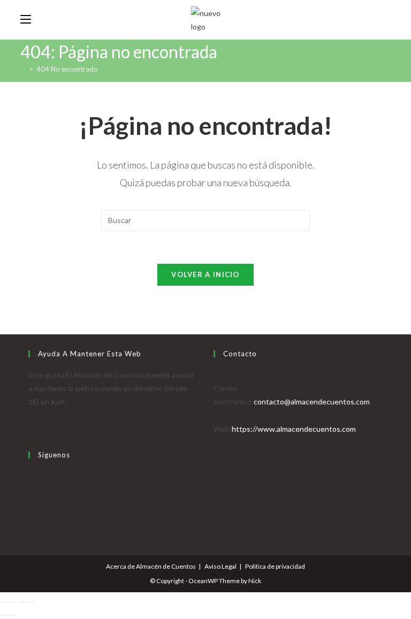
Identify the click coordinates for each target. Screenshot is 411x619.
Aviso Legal (220, 566)
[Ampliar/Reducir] (3, 602)
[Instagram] (31, 502)
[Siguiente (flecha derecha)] (13, 615)
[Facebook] (31, 489)
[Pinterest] (31, 516)
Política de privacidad (275, 566)
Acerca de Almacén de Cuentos (151, 566)
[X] (31, 475)
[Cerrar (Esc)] (31, 602)
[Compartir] (22, 602)
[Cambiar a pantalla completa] (13, 602)
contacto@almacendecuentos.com (312, 401)
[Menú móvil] (25, 20)
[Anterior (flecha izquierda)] (3, 615)
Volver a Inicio (205, 274)
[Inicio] (23, 69)
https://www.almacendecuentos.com (294, 428)
